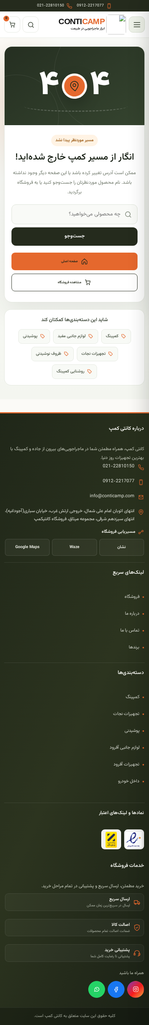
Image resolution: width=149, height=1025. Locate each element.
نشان (121, 547)
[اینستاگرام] (135, 989)
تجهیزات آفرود (126, 764)
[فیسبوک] (116, 989)
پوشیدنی (132, 730)
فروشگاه (132, 596)
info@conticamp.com (112, 496)
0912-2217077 (118, 481)
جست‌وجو (75, 236)
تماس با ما (129, 630)
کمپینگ (132, 697)
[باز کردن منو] (137, 24)
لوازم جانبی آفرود (124, 747)
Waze (74, 547)
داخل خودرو (128, 781)
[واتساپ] (96, 989)
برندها (134, 647)
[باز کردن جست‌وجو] (31, 24)
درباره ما (132, 613)
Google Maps (27, 547)
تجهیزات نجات (126, 713)
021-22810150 (118, 466)
